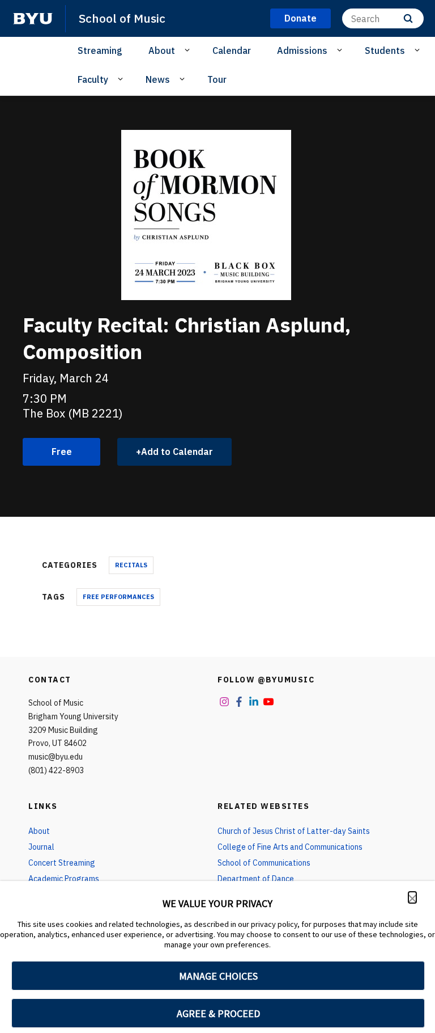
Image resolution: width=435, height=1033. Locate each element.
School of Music (122, 18)
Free (62, 451)
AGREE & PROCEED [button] (218, 1013)
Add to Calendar (177, 451)
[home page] (33, 18)
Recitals (131, 565)
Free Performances (118, 597)
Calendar (231, 50)
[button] (412, 897)
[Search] (408, 18)
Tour (217, 79)
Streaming (100, 50)
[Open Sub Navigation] (189, 49)
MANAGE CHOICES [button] (218, 976)
